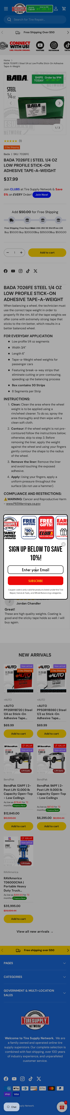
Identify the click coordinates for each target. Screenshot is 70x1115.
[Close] (63, 544)
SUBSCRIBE (35, 581)
